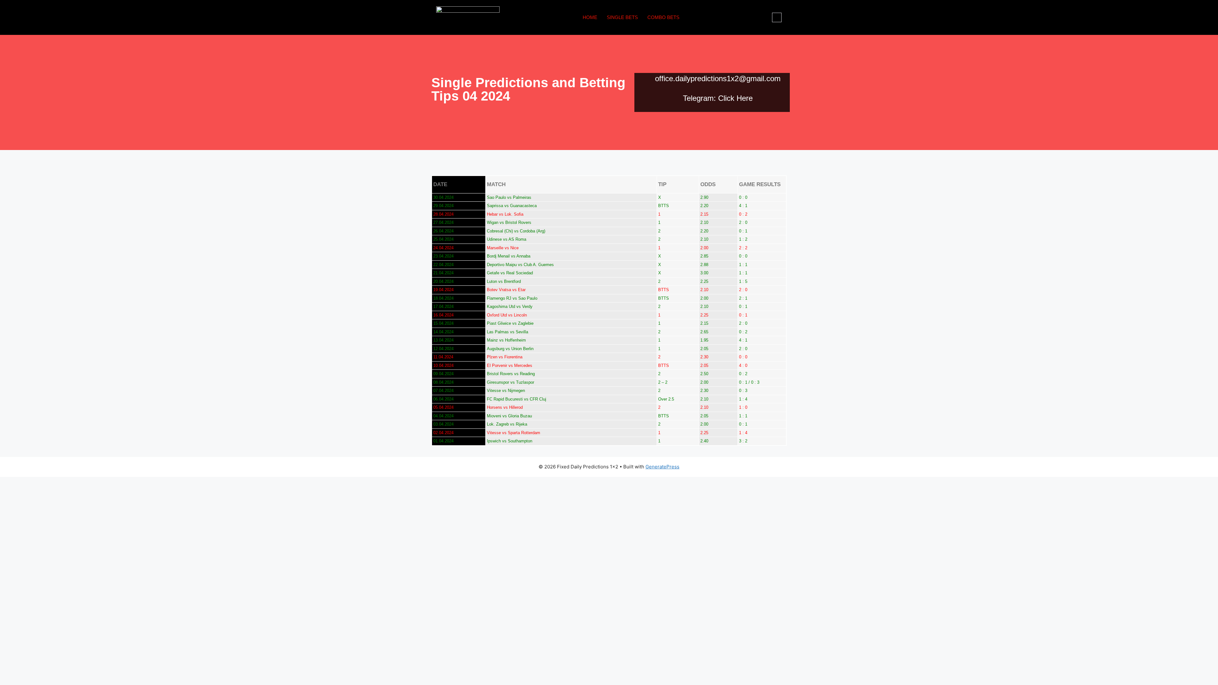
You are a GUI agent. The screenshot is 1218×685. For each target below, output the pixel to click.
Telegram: (699, 98)
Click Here (735, 98)
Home (590, 17)
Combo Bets (663, 17)
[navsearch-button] (777, 17)
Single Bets (622, 17)
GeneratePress (662, 467)
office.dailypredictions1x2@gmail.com (718, 78)
